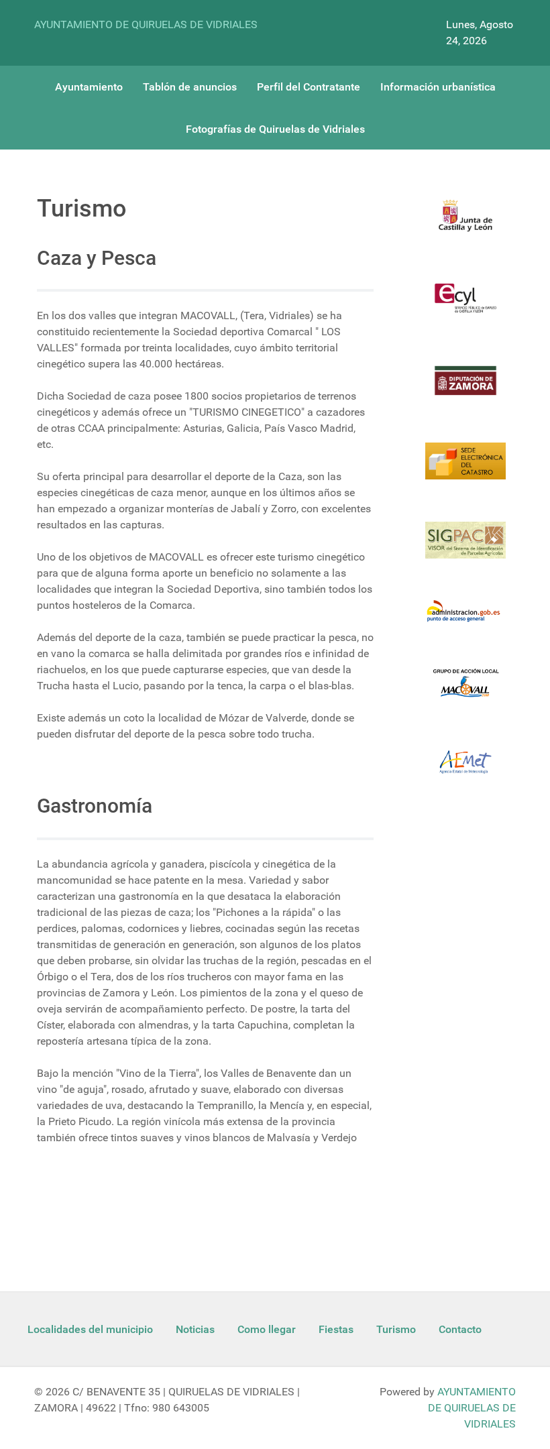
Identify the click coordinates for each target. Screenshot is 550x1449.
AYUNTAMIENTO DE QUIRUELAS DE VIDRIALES (146, 24)
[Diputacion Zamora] (465, 388)
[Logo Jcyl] (465, 223)
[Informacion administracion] (465, 619)
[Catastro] (465, 469)
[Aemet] (465, 770)
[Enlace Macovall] (465, 691)
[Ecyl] (465, 306)
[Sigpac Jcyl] (465, 548)
